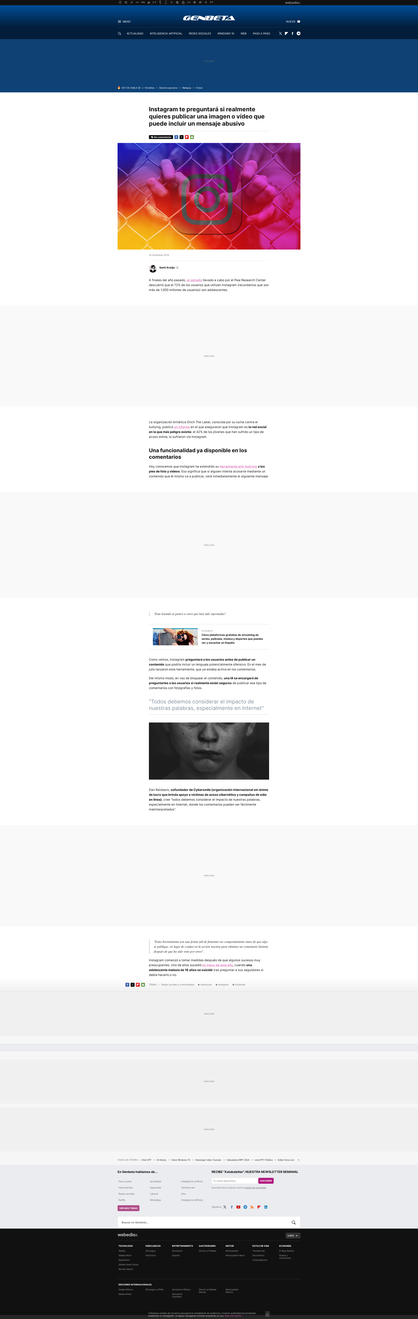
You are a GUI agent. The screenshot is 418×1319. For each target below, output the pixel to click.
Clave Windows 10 (181, 1160)
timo (183, 1193)
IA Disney (162, 1160)
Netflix (122, 1200)
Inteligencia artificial (191, 1181)
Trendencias (258, 1250)
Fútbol (199, 87)
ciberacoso (206, 984)
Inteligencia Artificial (192, 1200)
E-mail (192, 137)
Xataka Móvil (125, 1255)
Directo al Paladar (208, 1250)
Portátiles (149, 87)
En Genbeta (207, 631)
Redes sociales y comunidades (177, 984)
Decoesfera (258, 1255)
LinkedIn (265, 1206)
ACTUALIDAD (135, 33)
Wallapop (186, 87)
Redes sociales (126, 1193)
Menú (127, 21)
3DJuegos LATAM (154, 1289)
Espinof (176, 1255)
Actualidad (155, 1181)
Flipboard (286, 33)
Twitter (280, 33)
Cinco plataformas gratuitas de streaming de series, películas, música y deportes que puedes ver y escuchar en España (232, 638)
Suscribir (266, 1180)
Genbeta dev (188, 1187)
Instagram (223, 984)
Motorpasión (232, 1250)
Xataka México (126, 1289)
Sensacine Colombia (177, 1295)
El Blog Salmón (286, 1250)
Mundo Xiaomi (126, 1269)
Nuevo (290, 21)
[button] (168, 267)
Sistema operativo (168, 87)
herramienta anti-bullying (238, 466)
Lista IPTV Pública (264, 1160)
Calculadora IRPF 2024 (238, 1160)
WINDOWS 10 (225, 33)
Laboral (154, 1193)
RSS (252, 1206)
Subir (290, 1235)
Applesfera (124, 1260)
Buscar (294, 1222)
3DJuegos (150, 1250)
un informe (182, 427)
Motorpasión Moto (235, 1255)
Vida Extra (150, 1255)
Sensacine (177, 1250)
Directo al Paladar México (208, 1290)
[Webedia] (128, 1235)
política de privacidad (255, 1187)
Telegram (298, 33)
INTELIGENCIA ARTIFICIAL (166, 33)
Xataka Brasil (125, 1294)
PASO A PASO (261, 33)
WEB (243, 33)
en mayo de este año (217, 965)
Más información (233, 1315)
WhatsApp (155, 1200)
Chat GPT (147, 1160)
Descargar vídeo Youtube (208, 1160)
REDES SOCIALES (200, 33)
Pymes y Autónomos (285, 1256)
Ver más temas (128, 1208)
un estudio (194, 280)
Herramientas (126, 1187)
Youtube (238, 1206)
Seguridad (155, 1187)
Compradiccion (259, 1260)
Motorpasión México (232, 1290)
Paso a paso (125, 1181)
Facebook (292, 33)
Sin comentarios (162, 137)
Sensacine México (181, 1289)
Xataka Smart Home (128, 1264)
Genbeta (209, 18)
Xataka (122, 1250)
